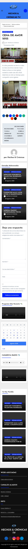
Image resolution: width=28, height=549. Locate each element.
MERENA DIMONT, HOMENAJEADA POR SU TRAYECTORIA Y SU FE (12, 212)
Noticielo (6, 172)
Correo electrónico (8, 269)
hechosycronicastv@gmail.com (11, 516)
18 (7, 335)
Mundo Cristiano (6, 492)
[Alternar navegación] (2, 11)
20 (14, 335)
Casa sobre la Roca (7, 479)
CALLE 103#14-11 (6, 508)
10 (3, 333)
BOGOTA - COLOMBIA (7, 512)
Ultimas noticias (7, 32)
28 (17, 338)
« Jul (3, 349)
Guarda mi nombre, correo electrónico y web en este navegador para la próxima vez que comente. (13, 289)
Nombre (5, 262)
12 (10, 333)
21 (17, 335)
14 (17, 333)
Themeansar (14, 547)
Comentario (6, 238)
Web (3, 277)
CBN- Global (5, 496)
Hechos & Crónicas (13, 42)
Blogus (23, 544)
